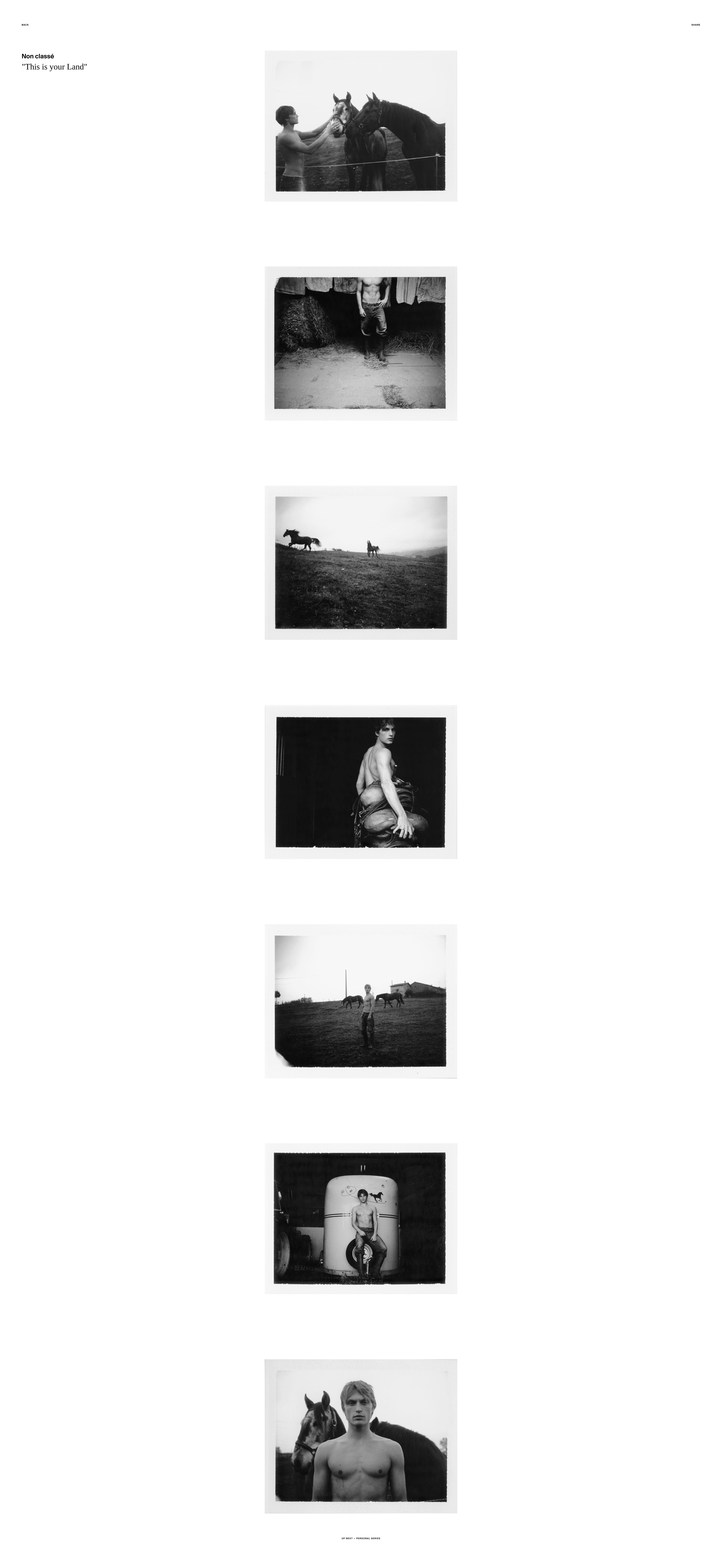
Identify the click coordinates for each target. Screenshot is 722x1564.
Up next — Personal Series (361, 1538)
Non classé (38, 56)
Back (32, 25)
